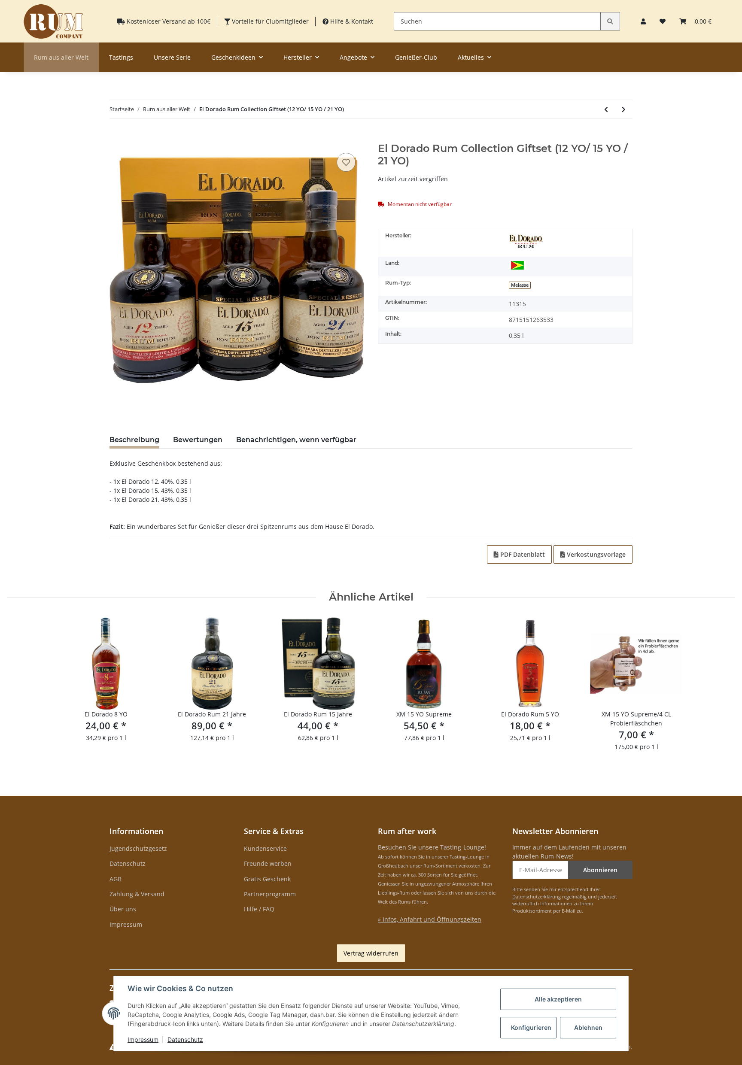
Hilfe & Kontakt (350, 21)
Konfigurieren (531, 1027)
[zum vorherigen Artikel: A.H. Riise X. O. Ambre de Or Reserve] (606, 109)
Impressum (125, 924)
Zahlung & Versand (136, 894)
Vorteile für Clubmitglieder (269, 21)
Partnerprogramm (270, 894)
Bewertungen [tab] (197, 440)
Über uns (122, 909)
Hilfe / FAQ (259, 909)
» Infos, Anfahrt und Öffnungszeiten (429, 919)
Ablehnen (588, 1027)
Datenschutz (127, 863)
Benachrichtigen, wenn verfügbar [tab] (296, 440)
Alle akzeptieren (558, 999)
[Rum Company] (53, 21)
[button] (643, 21)
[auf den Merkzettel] (346, 162)
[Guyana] (517, 265)
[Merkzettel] (662, 21)
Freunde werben (268, 863)
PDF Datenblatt (522, 554)
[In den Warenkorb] (116, 138)
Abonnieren (600, 870)
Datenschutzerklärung (536, 896)
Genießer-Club (416, 57)
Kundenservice (265, 848)
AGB (115, 879)
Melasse (520, 285)
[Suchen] (610, 21)
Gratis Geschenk (267, 879)
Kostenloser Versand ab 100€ (167, 21)
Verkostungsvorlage (595, 554)
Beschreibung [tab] (134, 440)
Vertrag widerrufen (371, 953)
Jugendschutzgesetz (138, 848)
